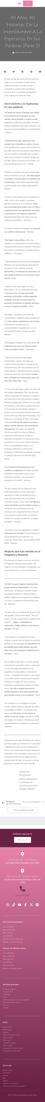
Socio (5, 1022)
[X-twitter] (31, 904)
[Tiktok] (13, 904)
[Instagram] (7, 904)
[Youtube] (19, 904)
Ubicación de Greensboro (22, 859)
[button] (19, 3)
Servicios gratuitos (11, 985)
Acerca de (7, 1066)
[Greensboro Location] (22, 854)
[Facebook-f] (25, 904)
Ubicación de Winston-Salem (22, 876)
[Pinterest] (37, 904)
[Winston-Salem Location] (22, 871)
